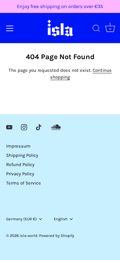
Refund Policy (20, 164)
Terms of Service (23, 183)
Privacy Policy (20, 174)
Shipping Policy (22, 155)
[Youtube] (9, 127)
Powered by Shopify (56, 235)
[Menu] (10, 28)
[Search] (96, 29)
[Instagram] (24, 127)
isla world (29, 235)
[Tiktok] (39, 127)
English (61, 219)
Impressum (18, 146)
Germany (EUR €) (21, 219)
